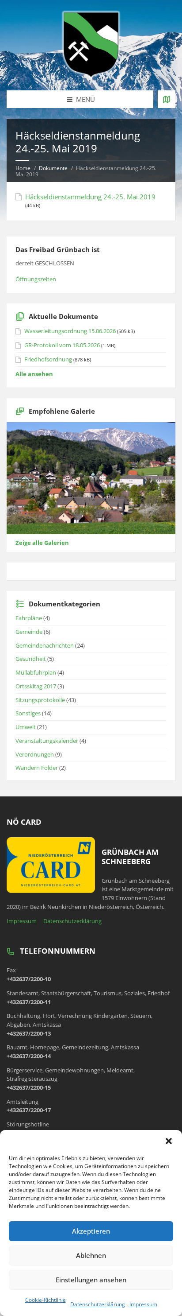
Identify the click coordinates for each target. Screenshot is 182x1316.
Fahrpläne (28, 618)
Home (22, 168)
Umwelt (25, 727)
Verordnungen (34, 754)
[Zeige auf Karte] (166, 99)
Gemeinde (28, 632)
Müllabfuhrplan (35, 672)
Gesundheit (30, 659)
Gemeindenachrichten (44, 645)
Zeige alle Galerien (42, 543)
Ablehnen (91, 1255)
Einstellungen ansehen (91, 1279)
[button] (168, 1141)
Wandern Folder (36, 768)
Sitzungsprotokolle (40, 700)
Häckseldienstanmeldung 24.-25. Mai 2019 (90, 197)
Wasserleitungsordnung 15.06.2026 (70, 331)
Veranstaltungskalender (46, 741)
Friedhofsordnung (48, 359)
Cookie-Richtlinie (45, 1300)
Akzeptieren (91, 1231)
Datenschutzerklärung (97, 1304)
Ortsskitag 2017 (35, 686)
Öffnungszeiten (35, 279)
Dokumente (53, 168)
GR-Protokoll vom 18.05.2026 (62, 345)
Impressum (143, 1304)
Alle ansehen (34, 374)
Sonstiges (28, 713)
